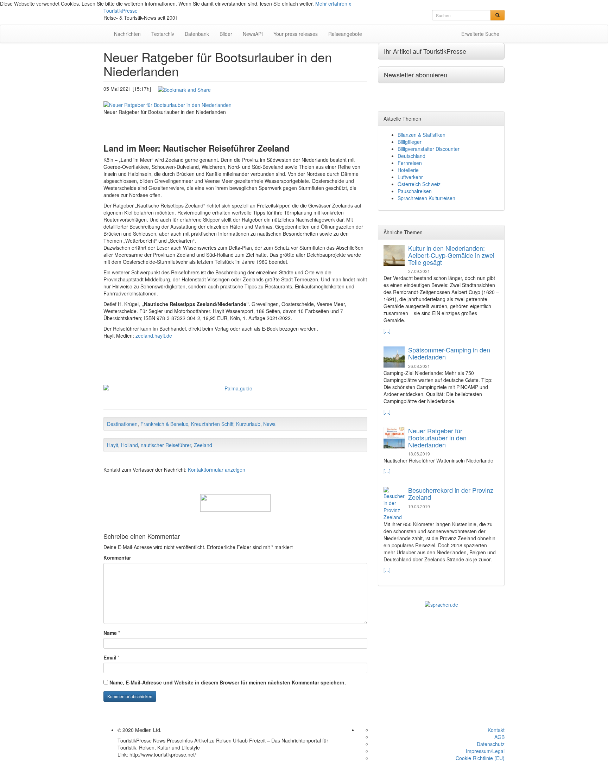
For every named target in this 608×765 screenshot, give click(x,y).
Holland (129, 444)
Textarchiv (162, 33)
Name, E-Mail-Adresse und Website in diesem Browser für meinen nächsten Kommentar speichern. (227, 682)
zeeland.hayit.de (153, 335)
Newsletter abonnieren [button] (415, 74)
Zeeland (203, 444)
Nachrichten (127, 33)
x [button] (350, 3)
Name (110, 632)
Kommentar (117, 557)
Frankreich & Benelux (164, 423)
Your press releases (295, 33)
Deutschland (411, 155)
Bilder (226, 33)
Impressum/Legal (485, 750)
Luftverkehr (410, 176)
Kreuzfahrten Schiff (212, 423)
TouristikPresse (120, 10)
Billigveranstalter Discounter (429, 148)
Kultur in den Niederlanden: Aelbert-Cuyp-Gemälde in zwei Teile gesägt (451, 255)
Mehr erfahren (331, 3)
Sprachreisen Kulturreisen (426, 198)
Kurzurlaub (248, 423)
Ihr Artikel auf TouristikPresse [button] (425, 51)
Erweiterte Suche (480, 33)
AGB (499, 736)
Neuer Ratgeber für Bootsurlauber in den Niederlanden (437, 437)
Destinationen (122, 423)
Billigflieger (410, 141)
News (269, 423)
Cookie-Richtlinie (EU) (480, 757)
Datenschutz (491, 743)
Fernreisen (410, 162)
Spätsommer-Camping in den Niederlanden (449, 353)
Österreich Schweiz (419, 183)
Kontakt (496, 729)
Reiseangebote (345, 33)
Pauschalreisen (415, 191)
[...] (387, 330)
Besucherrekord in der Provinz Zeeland (450, 493)
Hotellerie (408, 169)
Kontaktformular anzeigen (216, 469)
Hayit (112, 444)
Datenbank (197, 33)
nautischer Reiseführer (166, 444)
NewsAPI (253, 33)
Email (109, 657)
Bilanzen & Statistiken (421, 134)
